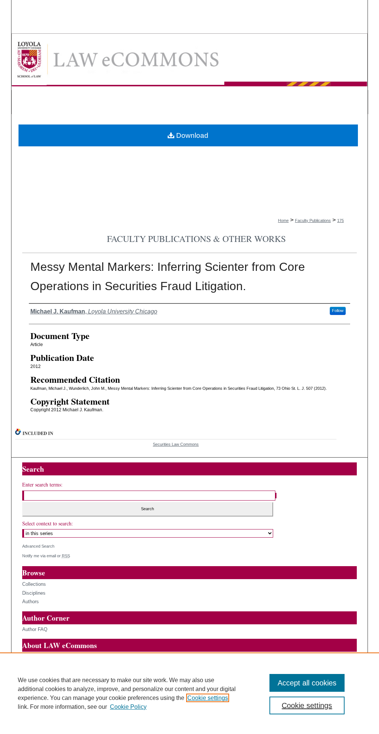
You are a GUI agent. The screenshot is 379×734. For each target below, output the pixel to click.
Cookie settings (207, 698)
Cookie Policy (128, 707)
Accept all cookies (307, 683)
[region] (189, 693)
